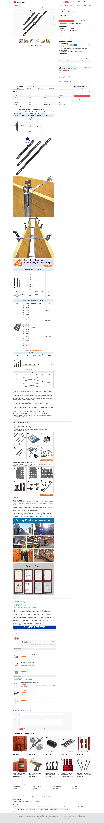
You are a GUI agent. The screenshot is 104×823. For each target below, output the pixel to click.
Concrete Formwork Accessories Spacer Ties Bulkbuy (59, 809)
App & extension (77, 5)
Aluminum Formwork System (57, 786)
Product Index (71, 815)
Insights (79, 815)
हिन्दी (66, 816)
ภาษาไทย (69, 816)
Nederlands (54, 816)
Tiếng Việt (76, 816)
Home (14, 7)
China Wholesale (47, 815)
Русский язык (42, 816)
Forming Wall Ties (16, 788)
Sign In (60, 81)
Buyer (66, 5)
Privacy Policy (68, 818)
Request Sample (78, 23)
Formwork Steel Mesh (55, 788)
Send (21, 728)
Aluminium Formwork (17, 801)
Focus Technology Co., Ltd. (45, 818)
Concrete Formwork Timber (30, 809)
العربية (58, 816)
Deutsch (50, 816)
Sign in (90, 2)
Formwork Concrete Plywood (19, 809)
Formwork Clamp (74, 788)
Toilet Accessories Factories (54, 806)
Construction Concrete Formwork (66, 806)
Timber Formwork (37, 801)
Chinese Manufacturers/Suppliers (39, 815)
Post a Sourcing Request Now (43, 728)
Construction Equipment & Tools (29, 7)
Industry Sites (59, 815)
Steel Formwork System (17, 786)
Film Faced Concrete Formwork (42, 809)
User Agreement (58, 818)
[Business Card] (89, 91)
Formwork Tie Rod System (36, 786)
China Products (31, 815)
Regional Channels (65, 815)
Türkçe (73, 816)
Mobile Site (75, 815)
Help (71, 5)
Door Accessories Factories (31, 806)
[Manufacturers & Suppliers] (19, 2)
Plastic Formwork (74, 790)
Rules (90, 5)
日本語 (64, 816)
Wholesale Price (53, 815)
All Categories (16, 5)
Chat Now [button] (84, 20)
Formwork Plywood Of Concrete (80, 806)
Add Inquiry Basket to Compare (35, 45)
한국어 (61, 816)
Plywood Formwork (42, 7)
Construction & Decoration (20, 7)
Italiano (47, 816)
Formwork (36, 7)
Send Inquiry (66, 20)
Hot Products (25, 815)
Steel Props (15, 790)
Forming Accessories (35, 788)
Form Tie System (74, 786)
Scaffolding (34, 790)
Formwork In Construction (27, 801)
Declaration (63, 818)
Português (33, 816)
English (27, 816)
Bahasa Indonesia (82, 816)
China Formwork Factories (42, 806)
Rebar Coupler (54, 790)
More (14, 811)
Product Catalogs (28, 784)
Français (38, 816)
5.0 (77, 88)
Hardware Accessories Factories (19, 806)
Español (30, 816)
